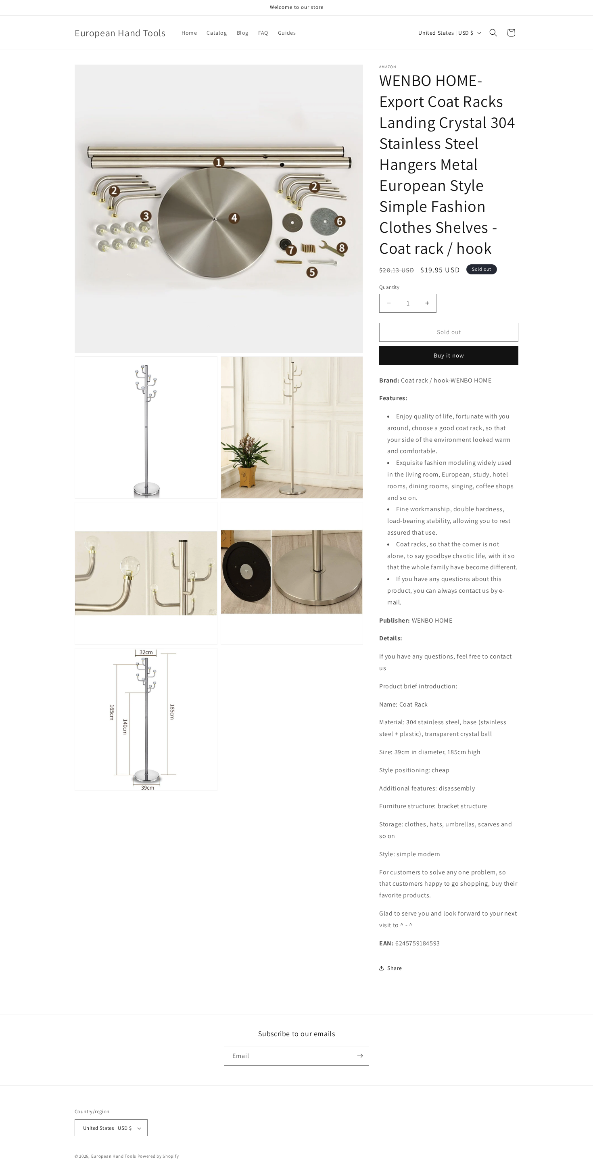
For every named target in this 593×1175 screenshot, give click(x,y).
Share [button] (394, 968)
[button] (493, 33)
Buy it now (449, 355)
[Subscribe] (360, 1055)
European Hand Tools (113, 1156)
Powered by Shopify (158, 1156)
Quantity (389, 287)
